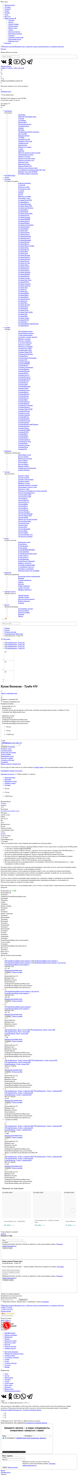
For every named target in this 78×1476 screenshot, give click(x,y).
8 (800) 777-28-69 (6, 68)
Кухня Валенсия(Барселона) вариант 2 (17, 993)
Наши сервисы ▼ (10, 18)
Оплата (10, 22)
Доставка (8, 7)
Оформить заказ (6, 91)
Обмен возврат (13, 26)
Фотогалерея (9, 1377)
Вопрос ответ (9, 1389)
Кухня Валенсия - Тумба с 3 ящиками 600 (18, 1160)
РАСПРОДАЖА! (10, 175)
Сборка (10, 30)
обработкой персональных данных (31, 1438)
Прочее (7, 605)
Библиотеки (8, 1337)
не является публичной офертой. (36, 1423)
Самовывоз (4, 762)
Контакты (8, 43)
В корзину (4, 746)
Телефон (5, 1242)
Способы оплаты (6, 750)
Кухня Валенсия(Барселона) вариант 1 (17, 1009)
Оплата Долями (13, 24)
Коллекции (8, 111)
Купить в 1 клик (6, 749)
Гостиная (7, 179)
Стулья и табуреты (11, 1363)
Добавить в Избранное (11, 702)
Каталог (3, 49)
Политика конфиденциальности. (11, 1410)
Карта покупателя (14, 32)
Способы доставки (7, 758)
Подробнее (60, 1267)
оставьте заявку (39, 767)
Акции (7, 11)
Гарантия (8, 9)
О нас (6, 14)
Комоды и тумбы (10, 1342)
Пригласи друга (13, 41)
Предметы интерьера (11, 1352)
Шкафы (7, 1367)
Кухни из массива (10, 1346)
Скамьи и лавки (10, 1355)
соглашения (45, 1302)
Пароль (4, 1460)
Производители (10, 5)
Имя (3, 1240)
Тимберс (3, 803)
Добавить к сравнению (9, 699)
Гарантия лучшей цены (15, 37)
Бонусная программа (15, 33)
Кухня (7, 538)
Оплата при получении (8, 752)
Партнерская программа (12, 1391)
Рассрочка (7, 639)
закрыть (3, 1234)
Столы (7, 1361)
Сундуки (7, 1365)
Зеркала (7, 1339)
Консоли (7, 1344)
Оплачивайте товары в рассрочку (11, 771)
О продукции (9, 1383)
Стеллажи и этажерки (12, 1357)
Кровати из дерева (11, 1341)
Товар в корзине (17, 972)
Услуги (7, 1376)
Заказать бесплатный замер (13, 970)
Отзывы (7, 13)
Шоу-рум (7, 16)
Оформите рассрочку (7, 774)
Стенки (7, 1359)
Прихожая (8, 572)
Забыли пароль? (13, 1467)
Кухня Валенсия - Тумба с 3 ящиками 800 (18, 1095)
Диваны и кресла (10, 591)
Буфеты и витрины (11, 1335)
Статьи (7, 1381)
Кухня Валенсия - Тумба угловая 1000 (17, 1064)
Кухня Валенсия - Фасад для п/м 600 (16, 1033)
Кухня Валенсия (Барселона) (10, 811)
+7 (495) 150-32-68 (18, 68)
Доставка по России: (7, 760)
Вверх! (3, 1470)
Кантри (3, 834)
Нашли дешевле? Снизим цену (11, 764)
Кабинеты (8, 451)
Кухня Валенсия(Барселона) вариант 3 (17, 964)
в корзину (8, 972)
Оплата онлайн (6, 754)
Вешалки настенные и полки (14, 1354)
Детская (7, 472)
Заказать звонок (6, 66)
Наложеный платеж (14, 39)
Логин (4, 1458)
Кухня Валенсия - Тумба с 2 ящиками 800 (18, 1130)
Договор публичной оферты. (32, 1410)
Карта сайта (8, 1385)
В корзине (11, 747)
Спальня (7, 327)
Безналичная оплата (7, 756)
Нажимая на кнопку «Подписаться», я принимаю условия (26, 1302)
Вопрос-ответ (12, 28)
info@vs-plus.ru (5, 1320)
